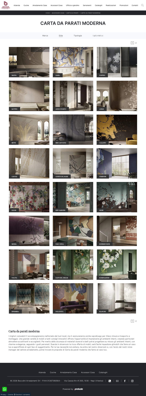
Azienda (17, 5)
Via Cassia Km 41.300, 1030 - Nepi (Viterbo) (83, 381)
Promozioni (124, 5)
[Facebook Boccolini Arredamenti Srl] (125, 381)
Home (48, 13)
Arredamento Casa (40, 5)
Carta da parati (72, 13)
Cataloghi (98, 5)
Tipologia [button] (78, 35)
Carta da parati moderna (90, 13)
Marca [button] (45, 35)
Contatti (135, 5)
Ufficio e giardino (72, 5)
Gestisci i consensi (23, 394)
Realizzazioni (111, 5)
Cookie (10, 394)
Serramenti (87, 5)
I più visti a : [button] (98, 35)
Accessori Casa (57, 5)
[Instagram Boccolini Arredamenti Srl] (132, 381)
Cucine (26, 5)
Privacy (3, 394)
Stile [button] (61, 35)
